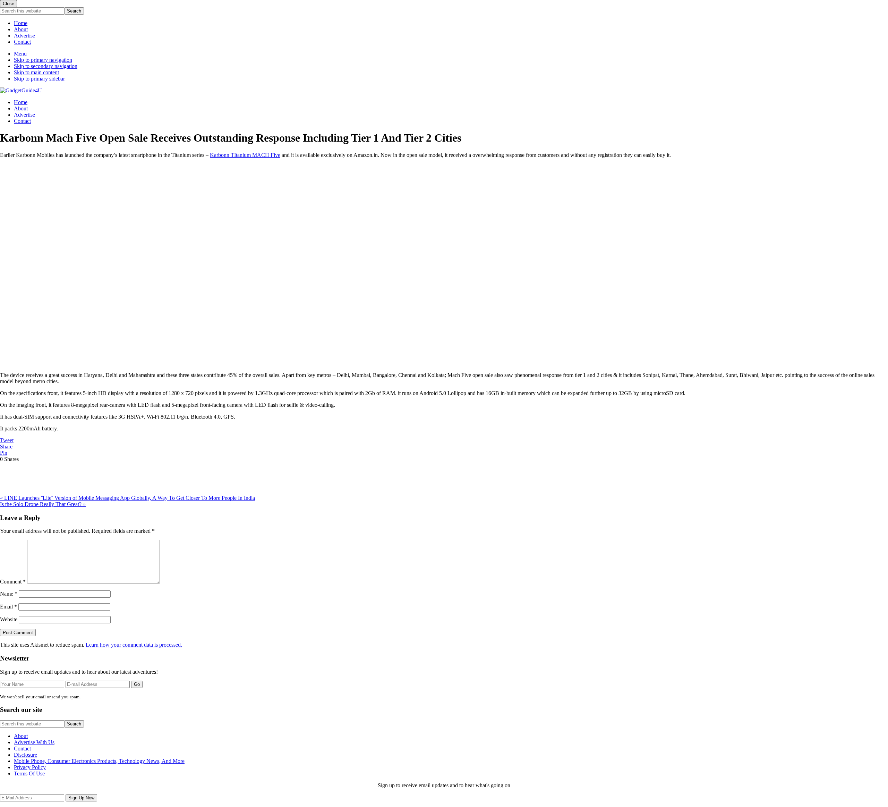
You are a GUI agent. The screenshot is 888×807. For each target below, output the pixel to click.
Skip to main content (36, 72)
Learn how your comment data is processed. (134, 645)
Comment (13, 582)
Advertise (24, 36)
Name (8, 594)
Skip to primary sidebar (39, 79)
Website (8, 619)
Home (20, 23)
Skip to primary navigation (43, 60)
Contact (22, 42)
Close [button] (8, 3)
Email (8, 607)
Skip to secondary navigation (45, 66)
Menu (20, 54)
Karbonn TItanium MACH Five (245, 155)
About (21, 29)
